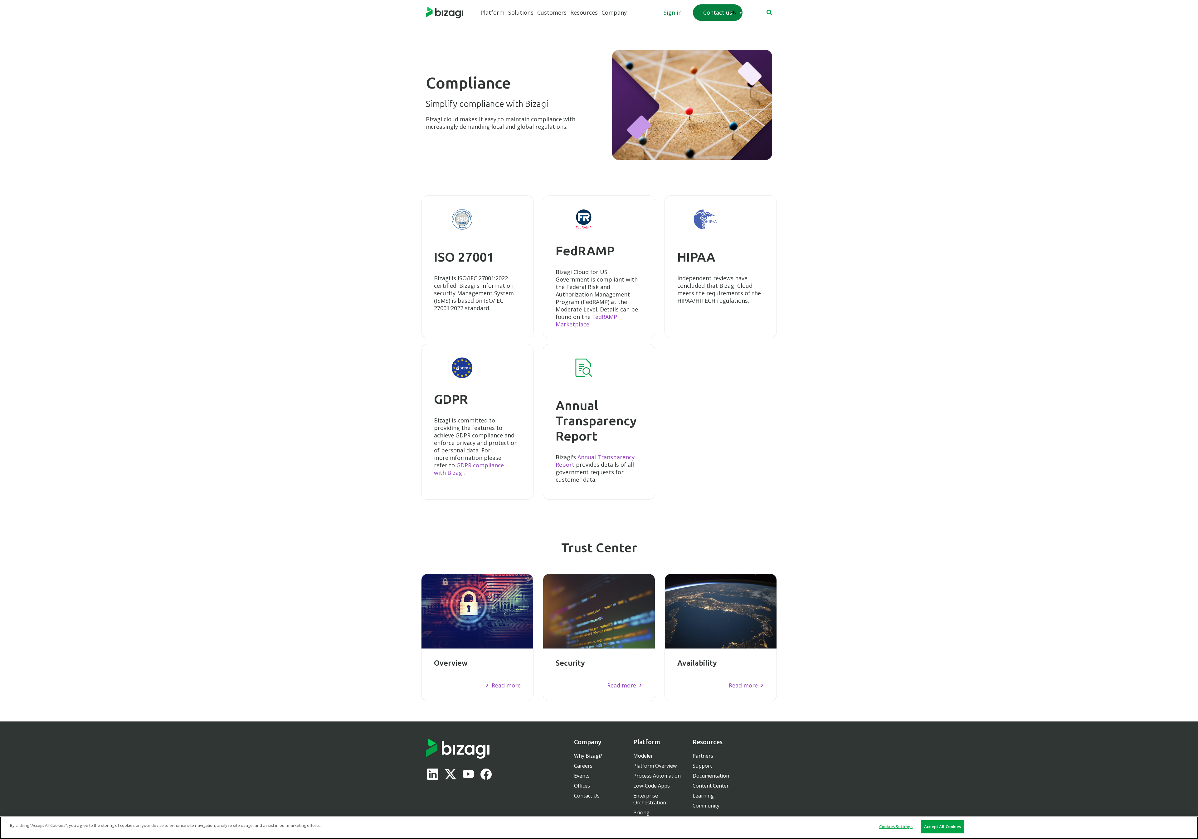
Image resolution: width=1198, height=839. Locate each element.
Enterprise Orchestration (649, 799)
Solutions (520, 12)
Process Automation (657, 775)
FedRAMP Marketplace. (586, 320)
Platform (492, 12)
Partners (703, 755)
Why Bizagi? (588, 755)
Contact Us (587, 795)
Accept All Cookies (942, 826)
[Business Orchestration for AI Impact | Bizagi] (444, 13)
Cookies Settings (896, 826)
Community (706, 805)
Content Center (711, 785)
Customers (552, 12)
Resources (584, 12)
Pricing (641, 812)
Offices (582, 785)
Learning (703, 795)
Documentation (711, 775)
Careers (583, 765)
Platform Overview (655, 765)
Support (702, 765)
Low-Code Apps (651, 785)
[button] (769, 12)
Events (582, 775)
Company (614, 12)
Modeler (643, 755)
